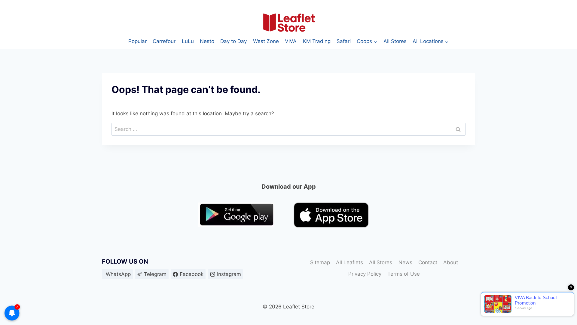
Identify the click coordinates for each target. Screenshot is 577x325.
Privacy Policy (364, 274)
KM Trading (317, 41)
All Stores (395, 41)
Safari (344, 41)
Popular (137, 41)
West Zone (266, 41)
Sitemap (320, 262)
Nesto (207, 41)
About (450, 262)
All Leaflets (349, 262)
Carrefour (164, 41)
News (405, 262)
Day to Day (233, 41)
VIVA (291, 41)
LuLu (188, 41)
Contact (427, 262)
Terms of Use (403, 274)
